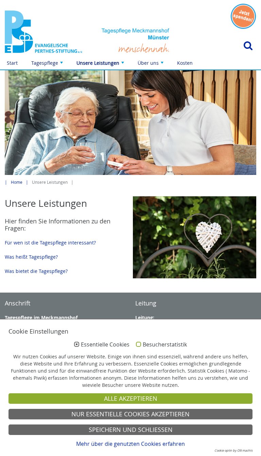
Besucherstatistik (165, 345)
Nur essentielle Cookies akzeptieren (130, 414)
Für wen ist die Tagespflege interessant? (50, 242)
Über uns (151, 65)
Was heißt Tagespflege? (31, 257)
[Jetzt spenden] (243, 16)
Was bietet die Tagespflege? (36, 271)
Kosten (185, 63)
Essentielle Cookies (105, 345)
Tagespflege (47, 65)
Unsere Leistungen (100, 65)
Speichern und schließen (131, 430)
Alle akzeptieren (130, 398)
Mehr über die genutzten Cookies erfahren (130, 444)
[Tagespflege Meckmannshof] (43, 32)
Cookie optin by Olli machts (233, 451)
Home (16, 182)
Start (12, 63)
